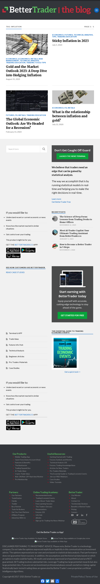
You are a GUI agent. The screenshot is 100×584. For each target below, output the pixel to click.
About (73, 498)
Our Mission (75, 495)
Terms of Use (91, 576)
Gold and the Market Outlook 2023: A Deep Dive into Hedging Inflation (26, 71)
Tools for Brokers (18, 509)
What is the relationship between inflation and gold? (71, 116)
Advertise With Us (19, 518)
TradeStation (17, 498)
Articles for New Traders (59, 468)
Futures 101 (40, 512)
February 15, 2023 (14, 132)
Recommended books (44, 495)
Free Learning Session (44, 504)
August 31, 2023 (13, 79)
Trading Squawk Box (22, 468)
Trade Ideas (14, 339)
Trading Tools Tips (36, 63)
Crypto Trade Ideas (22, 474)
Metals (34, 59)
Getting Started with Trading (61, 457)
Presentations (41, 509)
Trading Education (15, 63)
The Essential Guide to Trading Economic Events (68, 474)
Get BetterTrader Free (61, 202)
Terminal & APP (15, 333)
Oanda (14, 501)
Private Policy (77, 576)
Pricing (73, 509)
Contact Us (75, 501)
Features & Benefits (22, 462)
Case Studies (14, 368)
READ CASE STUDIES (15, 272)
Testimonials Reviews (79, 504)
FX (16, 115)
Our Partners (17, 495)
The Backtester (21, 465)
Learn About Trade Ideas (45, 501)
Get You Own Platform (20, 512)
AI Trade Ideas (20, 471)
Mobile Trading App (22, 457)
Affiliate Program (18, 515)
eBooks (38, 518)
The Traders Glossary (44, 506)
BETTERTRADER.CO (24, 244)
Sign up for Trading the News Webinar (50, 521)
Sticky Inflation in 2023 (70, 41)
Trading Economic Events (45, 498)
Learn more (56, 199)
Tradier (14, 504)
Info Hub (39, 515)
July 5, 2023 (57, 45)
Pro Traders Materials (18, 362)
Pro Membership (21, 479)
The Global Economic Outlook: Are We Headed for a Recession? (25, 123)
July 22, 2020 (57, 124)
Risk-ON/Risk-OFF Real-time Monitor (29, 477)
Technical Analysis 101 (58, 462)
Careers (74, 512)
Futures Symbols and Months (61, 460)
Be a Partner (16, 506)
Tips (54, 37)
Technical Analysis (29, 61)
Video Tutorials (55, 482)
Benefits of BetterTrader (80, 506)
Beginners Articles (16, 356)
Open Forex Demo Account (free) (27, 460)
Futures (69, 35)
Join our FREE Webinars (59, 477)
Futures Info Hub (16, 345)
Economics (11, 59)
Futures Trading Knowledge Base (62, 465)
